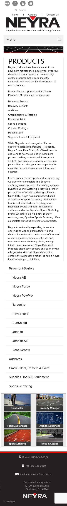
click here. (34, 259)
